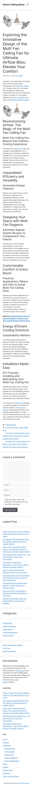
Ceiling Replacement (10, 632)
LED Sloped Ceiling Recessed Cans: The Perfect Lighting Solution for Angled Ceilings (16, 541)
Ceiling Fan (17, 149)
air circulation (20, 97)
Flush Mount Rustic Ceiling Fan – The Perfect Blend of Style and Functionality (16, 557)
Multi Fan (19, 403)
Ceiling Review (10, 425)
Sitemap (6, 742)
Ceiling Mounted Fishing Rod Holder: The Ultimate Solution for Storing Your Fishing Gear (16, 578)
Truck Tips (6, 648)
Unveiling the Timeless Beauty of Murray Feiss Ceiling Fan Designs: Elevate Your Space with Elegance (16, 444)
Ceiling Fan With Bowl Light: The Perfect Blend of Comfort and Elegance (15, 601)
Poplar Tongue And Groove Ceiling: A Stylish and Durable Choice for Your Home (16, 534)
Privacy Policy (8, 770)
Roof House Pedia (9, 651)
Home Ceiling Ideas (14, 4)
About (5, 764)
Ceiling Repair (8, 629)
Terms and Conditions (11, 776)
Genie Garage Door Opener (13, 645)
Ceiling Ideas (7, 623)
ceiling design (20, 670)
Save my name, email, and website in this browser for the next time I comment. (16, 502)
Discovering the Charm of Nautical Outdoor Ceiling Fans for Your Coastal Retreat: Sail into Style (16, 318)
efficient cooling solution (20, 100)
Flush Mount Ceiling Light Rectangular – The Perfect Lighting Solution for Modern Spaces (15, 565)
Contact (6, 767)
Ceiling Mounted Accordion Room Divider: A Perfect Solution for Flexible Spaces (15, 585)
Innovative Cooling (12, 427)
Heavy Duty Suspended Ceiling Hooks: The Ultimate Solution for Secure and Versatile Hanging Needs (16, 549)
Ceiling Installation (9, 626)
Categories (7, 745)
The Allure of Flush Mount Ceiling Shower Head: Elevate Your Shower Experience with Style (16, 436)
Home (5, 739)
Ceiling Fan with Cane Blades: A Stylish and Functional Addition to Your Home (15, 593)
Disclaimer (6, 773)
